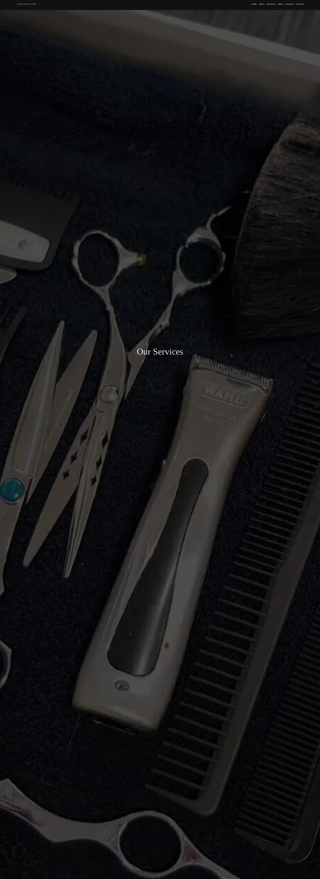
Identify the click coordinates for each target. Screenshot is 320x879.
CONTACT (300, 4)
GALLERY (290, 4)
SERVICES (271, 4)
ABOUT (262, 4)
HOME (254, 4)
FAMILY (281, 4)
